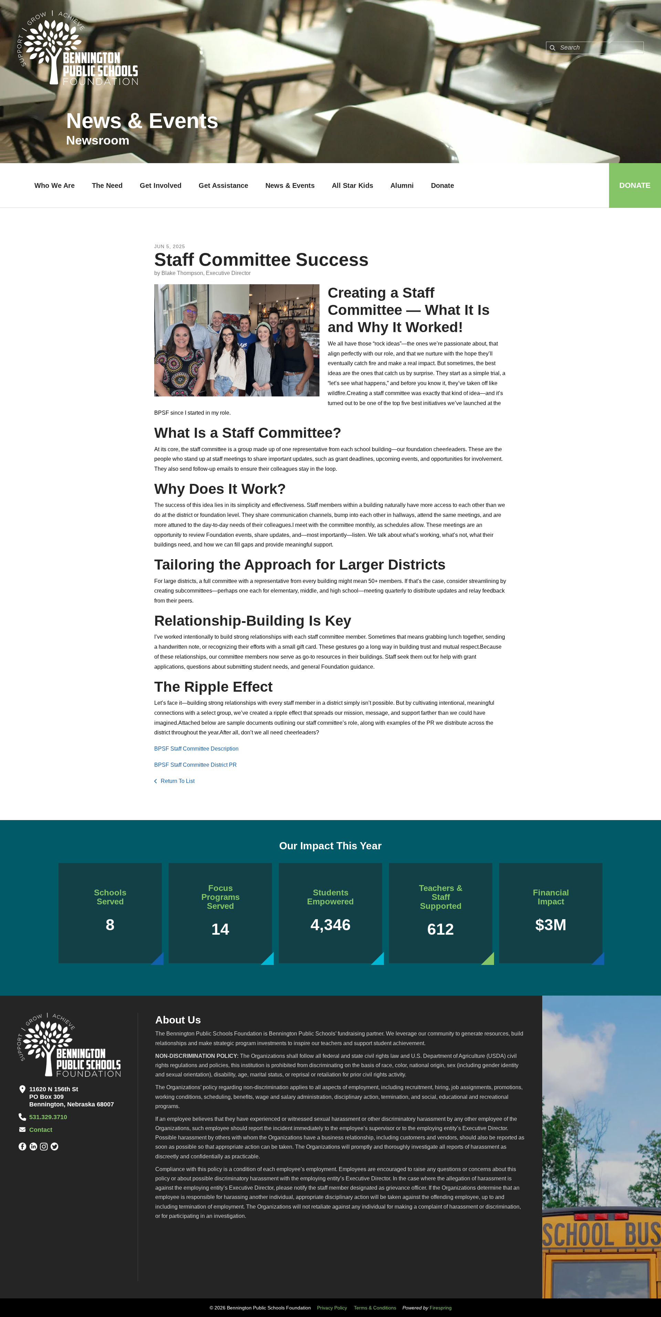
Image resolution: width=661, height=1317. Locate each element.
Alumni (402, 185)
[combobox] (595, 48)
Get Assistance (223, 185)
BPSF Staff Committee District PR (195, 765)
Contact (40, 1129)
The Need (107, 185)
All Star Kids (352, 185)
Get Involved (160, 185)
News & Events (290, 185)
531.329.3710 (48, 1117)
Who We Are (54, 185)
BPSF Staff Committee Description (197, 749)
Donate (442, 185)
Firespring (441, 1307)
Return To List (177, 781)
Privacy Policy (332, 1307)
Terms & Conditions (375, 1307)
